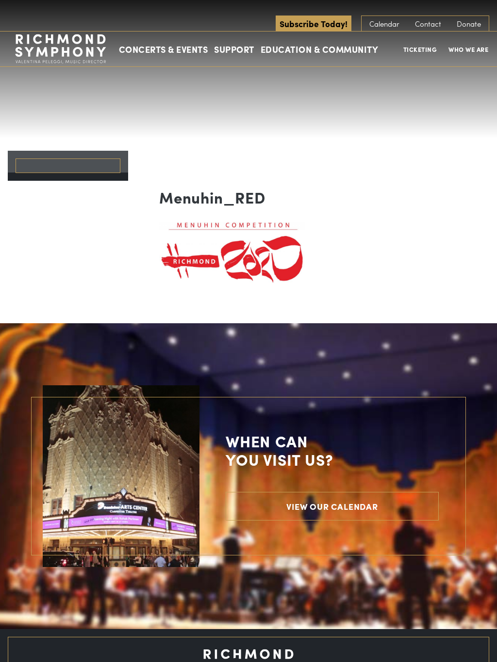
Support (234, 49)
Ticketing (420, 49)
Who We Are (468, 49)
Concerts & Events (163, 49)
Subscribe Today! (314, 23)
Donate (469, 23)
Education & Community (320, 49)
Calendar (384, 23)
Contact (428, 23)
